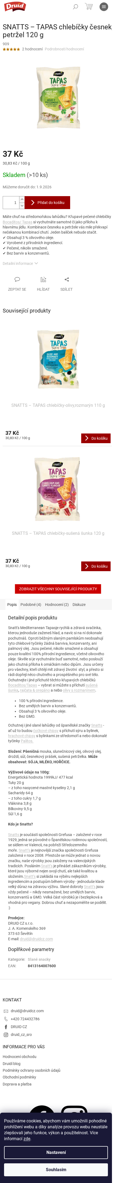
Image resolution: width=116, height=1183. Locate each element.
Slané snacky (39, 959)
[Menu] (103, 6)
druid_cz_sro (21, 1034)
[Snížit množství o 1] (22, 206)
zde (26, 1138)
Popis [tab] (12, 604)
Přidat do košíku (50, 202)
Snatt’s (24, 850)
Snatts (96, 725)
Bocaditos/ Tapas (17, 222)
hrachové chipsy (21, 736)
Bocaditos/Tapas (22, 685)
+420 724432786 (25, 1019)
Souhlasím (56, 1169)
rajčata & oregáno (35, 690)
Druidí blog (12, 1063)
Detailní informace (18, 263)
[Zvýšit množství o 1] (22, 199)
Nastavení (56, 1152)
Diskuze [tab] (79, 604)
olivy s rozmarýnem (79, 690)
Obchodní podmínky (19, 1077)
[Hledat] (75, 6)
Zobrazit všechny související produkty (58, 589)
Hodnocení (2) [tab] (57, 604)
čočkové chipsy (46, 730)
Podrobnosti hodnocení (64, 49)
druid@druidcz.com (36, 939)
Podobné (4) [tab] (31, 604)
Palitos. (27, 741)
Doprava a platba (17, 1084)
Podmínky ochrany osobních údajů (31, 1070)
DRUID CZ (19, 1027)
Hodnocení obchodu (19, 1056)
